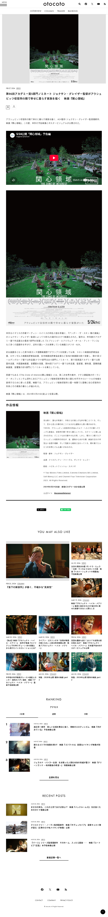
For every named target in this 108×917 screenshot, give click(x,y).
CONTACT (39, 900)
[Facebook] (86, 4)
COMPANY (51, 900)
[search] (79, 4)
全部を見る (54, 778)
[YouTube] (98, 4)
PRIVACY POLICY (66, 900)
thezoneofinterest (62, 493)
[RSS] (105, 4)
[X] (92, 4)
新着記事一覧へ (54, 858)
